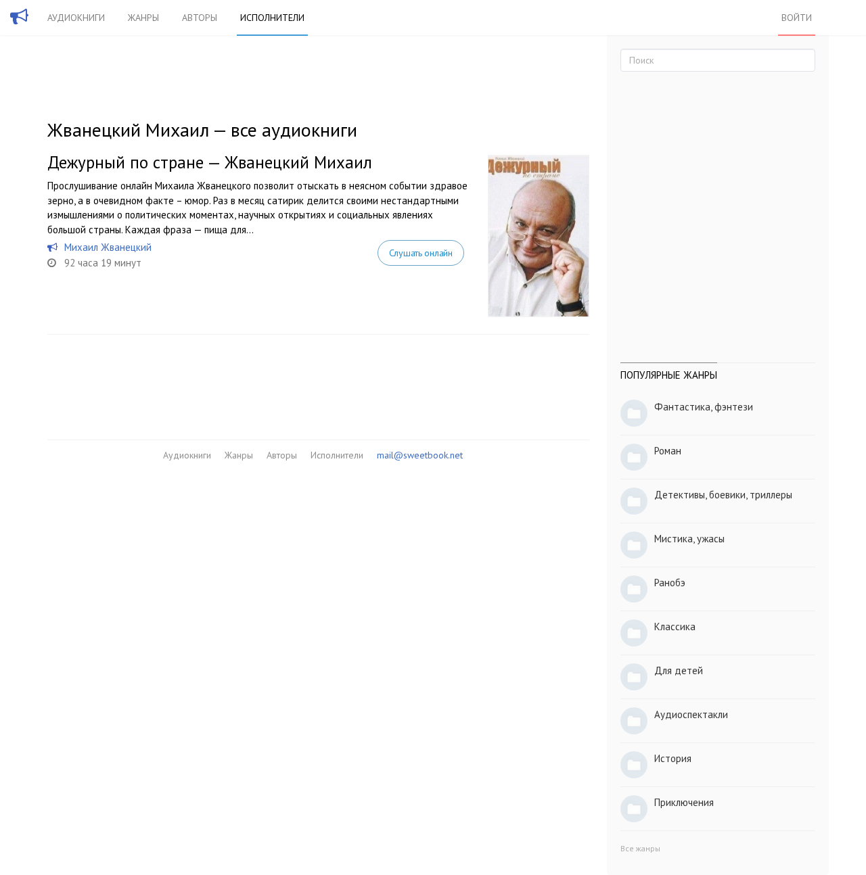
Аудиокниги (76, 17)
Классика (675, 626)
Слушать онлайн (421, 253)
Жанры (143, 17)
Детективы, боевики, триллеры (723, 494)
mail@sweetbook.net (420, 455)
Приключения (684, 802)
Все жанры (640, 848)
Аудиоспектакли (691, 714)
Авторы (199, 17)
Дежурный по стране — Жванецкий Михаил (209, 162)
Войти (796, 17)
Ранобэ (669, 582)
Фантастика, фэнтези (703, 406)
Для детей (678, 670)
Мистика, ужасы (689, 538)
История (672, 758)
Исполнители (272, 17)
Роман (667, 450)
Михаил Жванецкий (108, 247)
